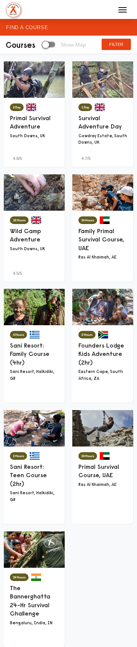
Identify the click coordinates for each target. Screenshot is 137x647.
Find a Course (27, 27)
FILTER (116, 44)
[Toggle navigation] (122, 10)
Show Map (72, 45)
